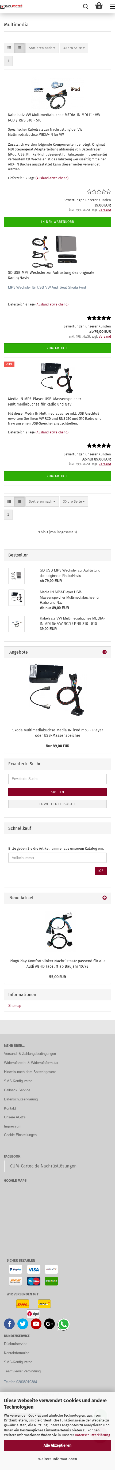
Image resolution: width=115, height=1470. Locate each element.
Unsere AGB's (15, 1117)
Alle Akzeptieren (57, 1445)
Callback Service (17, 1090)
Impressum (12, 1126)
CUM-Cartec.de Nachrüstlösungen (43, 1166)
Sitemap (14, 1006)
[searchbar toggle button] (85, 6)
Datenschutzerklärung (92, 1435)
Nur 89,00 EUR (58, 746)
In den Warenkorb (57, 222)
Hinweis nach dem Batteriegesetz (30, 1072)
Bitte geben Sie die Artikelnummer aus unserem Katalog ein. (56, 848)
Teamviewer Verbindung (22, 1371)
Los (101, 871)
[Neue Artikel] (104, 898)
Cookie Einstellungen (20, 1135)
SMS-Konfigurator (18, 1081)
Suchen (57, 792)
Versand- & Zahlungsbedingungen (30, 1054)
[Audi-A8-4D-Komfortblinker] (57, 930)
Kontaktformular (16, 1353)
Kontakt (10, 1108)
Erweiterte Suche (57, 804)
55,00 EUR (57, 977)
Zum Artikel (57, 348)
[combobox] (42, 48)
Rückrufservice (15, 1344)
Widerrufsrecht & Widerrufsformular (31, 1063)
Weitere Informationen (57, 1459)
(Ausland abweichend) (52, 178)
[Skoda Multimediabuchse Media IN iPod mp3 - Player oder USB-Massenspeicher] (57, 691)
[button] (9, 48)
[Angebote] (104, 652)
